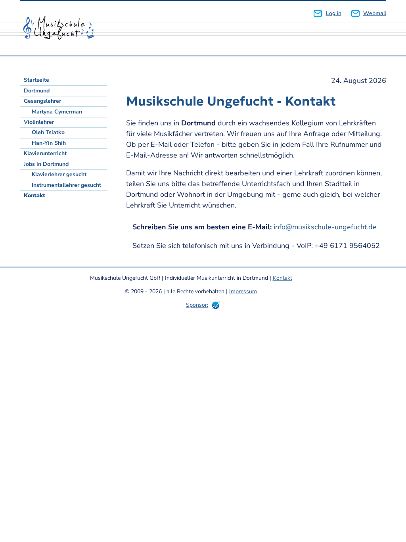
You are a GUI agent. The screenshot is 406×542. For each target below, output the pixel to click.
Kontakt (34, 195)
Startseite (36, 80)
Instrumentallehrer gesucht (66, 185)
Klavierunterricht (45, 153)
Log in (333, 13)
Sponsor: (197, 305)
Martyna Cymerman (57, 111)
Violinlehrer (39, 122)
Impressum (243, 291)
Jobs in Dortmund (46, 164)
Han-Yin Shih (49, 143)
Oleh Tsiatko (48, 132)
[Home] (61, 28)
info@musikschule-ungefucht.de (325, 227)
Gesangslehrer (42, 101)
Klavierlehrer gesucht (59, 174)
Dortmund (37, 90)
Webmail (374, 13)
